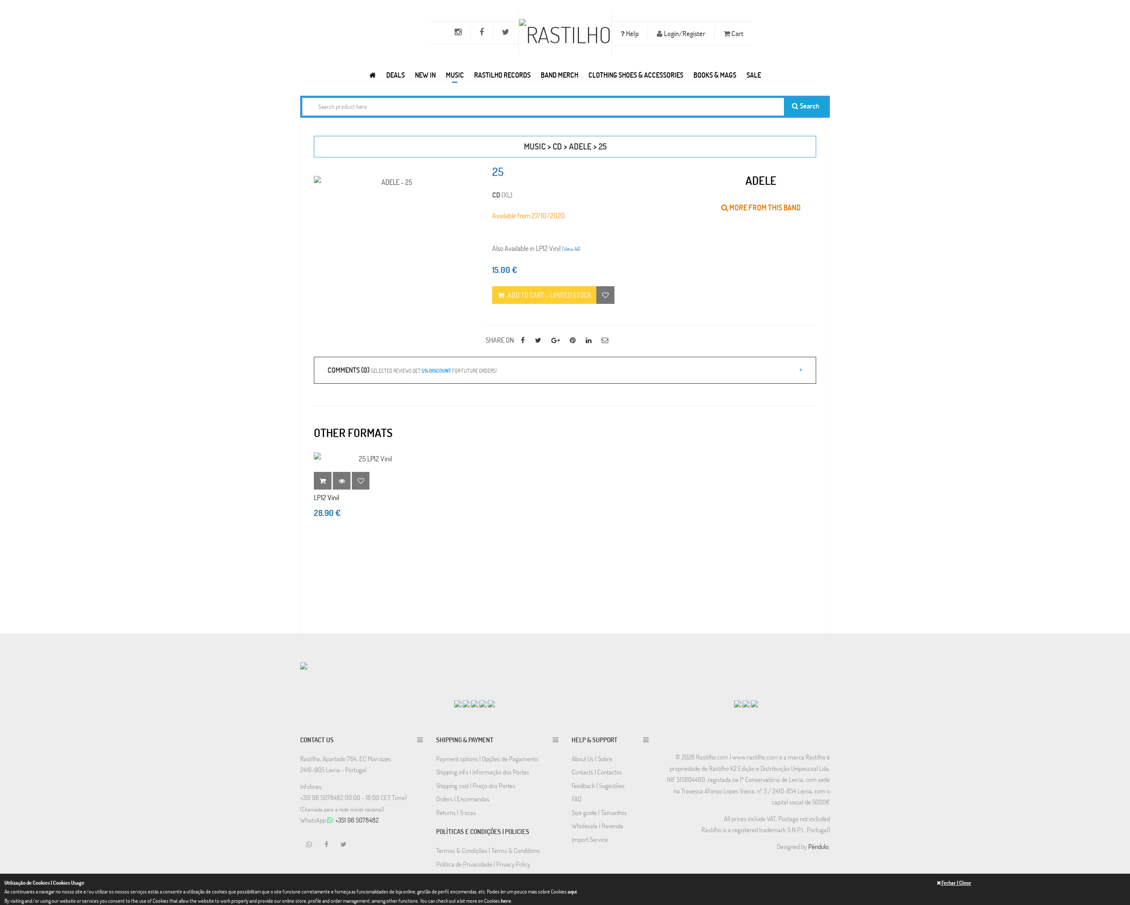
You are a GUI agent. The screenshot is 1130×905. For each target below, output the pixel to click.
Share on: (500, 339)
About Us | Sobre (592, 758)
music (535, 146)
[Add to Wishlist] (360, 481)
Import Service (590, 839)
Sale (753, 74)
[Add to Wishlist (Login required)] (605, 295)
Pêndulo (818, 846)
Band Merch (559, 74)
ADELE (580, 146)
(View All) (571, 248)
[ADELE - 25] (393, 182)
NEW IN (425, 74)
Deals (395, 74)
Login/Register (684, 33)
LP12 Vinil (326, 497)
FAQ (576, 798)
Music (455, 74)
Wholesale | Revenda (597, 825)
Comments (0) (412, 369)
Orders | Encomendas (463, 798)
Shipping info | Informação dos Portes (482, 771)
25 (602, 146)
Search (809, 105)
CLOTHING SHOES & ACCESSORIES (635, 74)
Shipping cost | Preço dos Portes (475, 785)
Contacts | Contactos (597, 771)
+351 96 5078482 (357, 819)
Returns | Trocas (456, 812)
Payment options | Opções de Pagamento (487, 758)
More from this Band (764, 207)
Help (632, 33)
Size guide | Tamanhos (599, 812)
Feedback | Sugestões (598, 785)
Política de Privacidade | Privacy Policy (483, 864)
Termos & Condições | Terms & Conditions (488, 850)
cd (557, 146)
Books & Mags (714, 74)
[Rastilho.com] (372, 75)
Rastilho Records (502, 74)
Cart (736, 33)
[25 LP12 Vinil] (371, 458)
